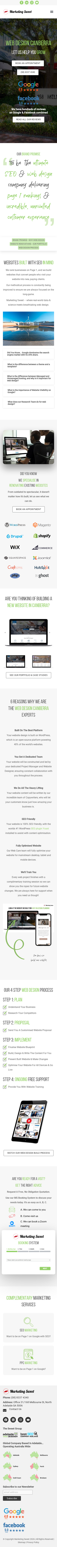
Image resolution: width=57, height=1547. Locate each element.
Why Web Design (36, 240)
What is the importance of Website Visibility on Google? (29, 391)
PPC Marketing (28, 1360)
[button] (51, 11)
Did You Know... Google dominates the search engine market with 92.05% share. (28, 354)
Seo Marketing (28, 1327)
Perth (41, 1466)
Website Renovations (20, 244)
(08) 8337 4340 (20, 1397)
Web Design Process (28, 248)
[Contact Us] (4, 1410)
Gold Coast (16, 1478)
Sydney (15, 1466)
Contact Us (15, 1409)
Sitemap (21, 1542)
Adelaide (15, 1455)
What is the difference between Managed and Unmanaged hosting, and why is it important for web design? (29, 378)
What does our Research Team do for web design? (27, 403)
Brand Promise (20, 240)
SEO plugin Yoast (40, 828)
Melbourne (43, 1455)
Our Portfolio (40, 244)
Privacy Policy (33, 1542)
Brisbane (42, 1478)
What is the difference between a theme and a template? (28, 365)
